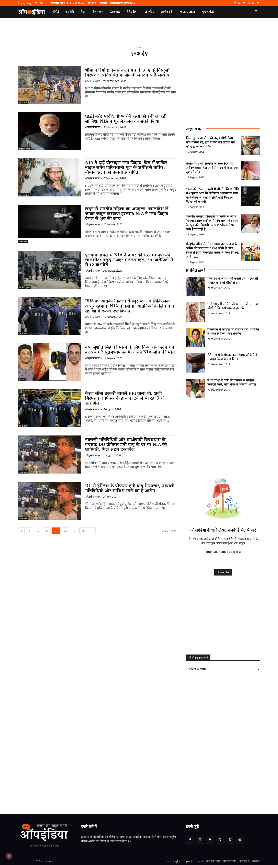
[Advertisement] (223, 618)
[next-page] (92, 530)
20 (46, 531)
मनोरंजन (22, 379)
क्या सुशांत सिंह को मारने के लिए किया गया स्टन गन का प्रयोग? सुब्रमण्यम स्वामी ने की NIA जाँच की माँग (130, 350)
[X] (248, 3)
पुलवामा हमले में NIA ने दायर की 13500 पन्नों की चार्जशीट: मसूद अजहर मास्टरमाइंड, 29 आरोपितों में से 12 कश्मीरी (129, 260)
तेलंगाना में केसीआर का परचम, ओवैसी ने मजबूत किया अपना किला (232, 357)
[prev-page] (21, 530)
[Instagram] (239, 3)
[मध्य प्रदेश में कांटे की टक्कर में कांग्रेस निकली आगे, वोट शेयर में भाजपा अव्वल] (195, 388)
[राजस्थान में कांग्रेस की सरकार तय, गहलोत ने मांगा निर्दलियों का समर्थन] (195, 337)
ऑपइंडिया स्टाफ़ (92, 81)
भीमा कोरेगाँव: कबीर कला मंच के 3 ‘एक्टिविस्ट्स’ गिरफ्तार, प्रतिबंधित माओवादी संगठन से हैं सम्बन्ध (127, 73)
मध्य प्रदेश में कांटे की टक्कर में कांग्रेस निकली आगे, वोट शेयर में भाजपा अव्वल (231, 383)
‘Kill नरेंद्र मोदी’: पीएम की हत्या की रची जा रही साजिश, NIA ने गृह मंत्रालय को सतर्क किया (125, 119)
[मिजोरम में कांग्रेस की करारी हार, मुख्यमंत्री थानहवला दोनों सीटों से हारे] (195, 286)
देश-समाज (23, 102)
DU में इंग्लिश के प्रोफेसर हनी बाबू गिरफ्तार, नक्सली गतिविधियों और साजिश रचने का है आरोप (129, 489)
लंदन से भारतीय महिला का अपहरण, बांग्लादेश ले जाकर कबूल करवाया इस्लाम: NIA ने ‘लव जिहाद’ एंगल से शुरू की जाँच (127, 214)
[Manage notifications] (9, 856)
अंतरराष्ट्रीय (24, 195)
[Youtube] (258, 3)
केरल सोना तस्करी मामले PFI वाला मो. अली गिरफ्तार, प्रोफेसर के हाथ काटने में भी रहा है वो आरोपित (125, 399)
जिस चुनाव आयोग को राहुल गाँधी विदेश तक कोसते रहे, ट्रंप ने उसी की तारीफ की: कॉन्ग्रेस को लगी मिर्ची (211, 142)
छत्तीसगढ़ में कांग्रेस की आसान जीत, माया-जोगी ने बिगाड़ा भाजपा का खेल (233, 306)
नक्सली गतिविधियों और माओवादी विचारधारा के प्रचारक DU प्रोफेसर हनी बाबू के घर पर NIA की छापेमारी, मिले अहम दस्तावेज (126, 445)
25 (83, 531)
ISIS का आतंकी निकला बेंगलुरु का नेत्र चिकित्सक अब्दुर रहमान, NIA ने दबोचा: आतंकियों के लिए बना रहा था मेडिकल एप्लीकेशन (129, 306)
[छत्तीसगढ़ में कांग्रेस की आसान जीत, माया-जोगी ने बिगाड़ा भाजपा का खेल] (195, 312)
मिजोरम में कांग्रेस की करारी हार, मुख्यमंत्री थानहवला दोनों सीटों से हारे (232, 281)
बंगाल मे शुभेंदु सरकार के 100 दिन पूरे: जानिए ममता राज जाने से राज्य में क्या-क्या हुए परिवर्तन (212, 168)
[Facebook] (234, 3)
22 (65, 531)
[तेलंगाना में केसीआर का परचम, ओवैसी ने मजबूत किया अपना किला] (195, 363)
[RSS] (244, 3)
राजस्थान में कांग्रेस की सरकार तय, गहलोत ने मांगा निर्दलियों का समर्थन (233, 332)
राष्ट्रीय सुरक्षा (24, 148)
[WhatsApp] (253, 3)
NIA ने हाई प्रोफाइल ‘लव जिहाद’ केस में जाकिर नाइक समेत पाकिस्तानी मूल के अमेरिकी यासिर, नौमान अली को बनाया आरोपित (126, 168)
